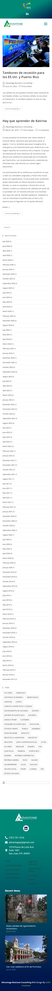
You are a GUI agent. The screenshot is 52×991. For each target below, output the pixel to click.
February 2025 (8, 316)
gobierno (36, 729)
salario (34, 760)
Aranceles (20, 693)
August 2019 (7, 591)
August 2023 (7, 376)
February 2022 (8, 451)
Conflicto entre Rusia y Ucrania (18, 706)
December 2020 (8, 516)
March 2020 (7, 558)
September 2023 (9, 372)
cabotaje (8, 702)
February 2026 (8, 265)
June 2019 (6, 600)
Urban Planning (11, 877)
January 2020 (7, 567)
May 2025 (6, 302)
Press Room (27, 86)
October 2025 (8, 278)
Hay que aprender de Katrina (25, 121)
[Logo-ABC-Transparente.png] (26, 817)
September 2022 (9, 418)
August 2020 (7, 535)
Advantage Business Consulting (19, 83)
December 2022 (8, 404)
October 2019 (8, 581)
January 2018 (7, 674)
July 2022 (6, 428)
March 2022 (7, 446)
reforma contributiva (24, 755)
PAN (40, 747)
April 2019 (6, 609)
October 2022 (8, 414)
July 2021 (6, 484)
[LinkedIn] (27, 14)
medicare (20, 747)
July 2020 (6, 539)
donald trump (10, 720)
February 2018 (8, 670)
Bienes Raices (32, 697)
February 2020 (8, 563)
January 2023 (7, 400)
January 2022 (7, 455)
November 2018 (9, 632)
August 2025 (7, 288)
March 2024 (7, 344)
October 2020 (8, 525)
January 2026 (7, 269)
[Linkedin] (26, 828)
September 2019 (9, 586)
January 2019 (7, 623)
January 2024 (7, 353)
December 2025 (8, 274)
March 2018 (7, 665)
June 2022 (6, 432)
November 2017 (9, 679)
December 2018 (8, 628)
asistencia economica (13, 697)
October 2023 (8, 367)
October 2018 (8, 637)
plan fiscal (9, 751)
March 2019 (7, 614)
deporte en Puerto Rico (14, 715)
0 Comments (43, 130)
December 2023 (8, 358)
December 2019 (8, 572)
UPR (42, 769)
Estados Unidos (11, 729)
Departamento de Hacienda (16, 711)
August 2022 (7, 423)
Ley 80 (43, 742)
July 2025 (6, 293)
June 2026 (6, 246)
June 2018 (6, 656)
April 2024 (6, 339)
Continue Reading (14, 108)
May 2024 (6, 334)
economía (25, 720)
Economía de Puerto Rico (15, 724)
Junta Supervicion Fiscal (26, 742)
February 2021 (8, 507)
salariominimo (10, 764)
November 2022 (9, 409)
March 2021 (7, 502)
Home (7, 861)
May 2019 (6, 605)
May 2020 (6, 549)
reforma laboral (11, 760)
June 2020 (6, 544)
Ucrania (33, 769)
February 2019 (8, 619)
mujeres (31, 747)
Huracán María (10, 733)
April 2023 (6, 390)
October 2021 (8, 469)
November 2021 (9, 465)
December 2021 (8, 460)
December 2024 (8, 320)
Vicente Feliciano (11, 773)
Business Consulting (13, 865)
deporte (35, 711)
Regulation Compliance (33, 862)
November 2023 (9, 362)
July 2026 (6, 241)
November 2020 (9, 521)
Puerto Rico (34, 751)
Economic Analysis (13, 870)
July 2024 (6, 330)
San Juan (33, 764)
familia (25, 729)
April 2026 (6, 255)
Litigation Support (12, 873)
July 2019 (6, 595)
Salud (23, 764)
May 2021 (6, 493)
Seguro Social (10, 769)
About (31, 879)
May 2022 (6, 437)
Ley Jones (8, 747)
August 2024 (7, 325)
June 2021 (6, 488)
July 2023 (6, 381)
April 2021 (6, 497)
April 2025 (6, 307)
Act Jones (8, 693)
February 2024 (8, 348)
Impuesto (25, 733)
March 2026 (7, 260)
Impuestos (32, 738)
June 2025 (6, 297)
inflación (8, 742)
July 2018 (6, 651)
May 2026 (6, 251)
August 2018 (7, 646)
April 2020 (6, 553)
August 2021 (7, 479)
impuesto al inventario (14, 738)
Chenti (19, 702)
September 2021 (9, 474)
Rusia (25, 760)
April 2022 (6, 442)
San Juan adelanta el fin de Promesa (23, 966)
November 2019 (9, 577)
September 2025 (9, 283)
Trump (23, 769)
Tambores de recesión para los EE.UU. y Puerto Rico (23, 75)
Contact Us (33, 883)
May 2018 (6, 660)
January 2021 (7, 511)
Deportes (32, 715)
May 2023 (6, 386)
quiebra (7, 755)
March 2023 (7, 395)
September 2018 (9, 642)
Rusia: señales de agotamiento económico (21, 927)
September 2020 (9, 530)
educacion (34, 724)
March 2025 (7, 311)
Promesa (21, 751)
